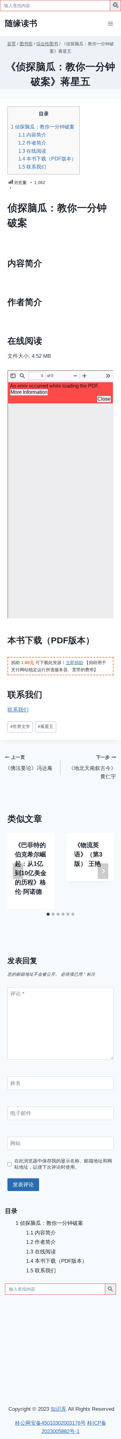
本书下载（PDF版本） (47, 158)
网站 (15, 1143)
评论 (17, 994)
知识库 (58, 1409)
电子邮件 (20, 1113)
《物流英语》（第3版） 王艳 (88, 854)
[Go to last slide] (18, 871)
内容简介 (32, 134)
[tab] (48, 914)
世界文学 (20, 726)
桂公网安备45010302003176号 (50, 1423)
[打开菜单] (110, 23)
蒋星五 (45, 726)
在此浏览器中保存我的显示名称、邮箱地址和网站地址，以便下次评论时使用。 (63, 1164)
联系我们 (32, 166)
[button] (116, 6)
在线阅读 (32, 151)
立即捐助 (74, 662)
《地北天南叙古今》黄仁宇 (92, 767)
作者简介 (32, 143)
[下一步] (103, 871)
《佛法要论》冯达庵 (28, 763)
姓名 (15, 1083)
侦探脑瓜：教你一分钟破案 (42, 126)
